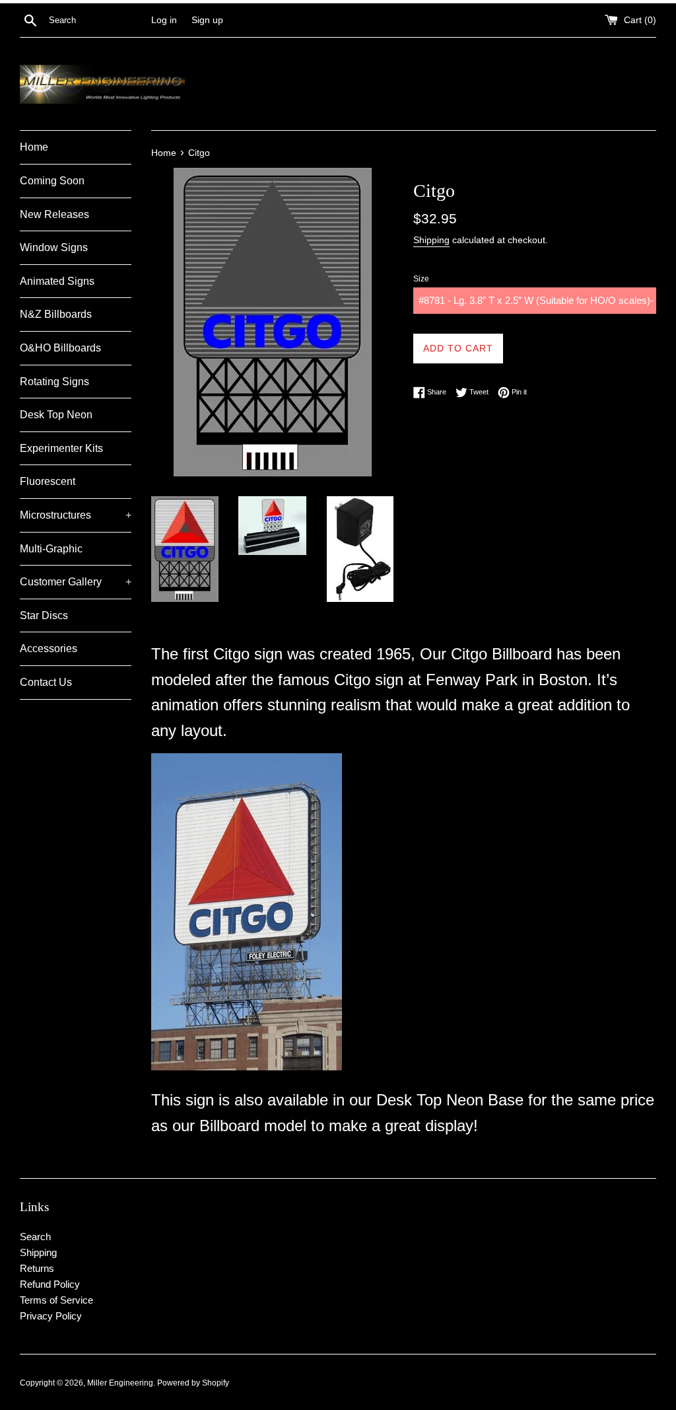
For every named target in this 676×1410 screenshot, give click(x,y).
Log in (164, 20)
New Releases (54, 214)
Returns (37, 1268)
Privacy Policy (51, 1315)
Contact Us (46, 682)
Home (34, 147)
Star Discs (44, 615)
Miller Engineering (120, 1383)
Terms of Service (56, 1300)
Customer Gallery (75, 581)
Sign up (207, 20)
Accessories (48, 648)
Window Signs (54, 247)
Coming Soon (52, 180)
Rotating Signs (54, 381)
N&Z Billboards (56, 314)
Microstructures (75, 515)
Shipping (431, 240)
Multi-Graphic (51, 548)
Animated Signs (57, 281)
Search (35, 1236)
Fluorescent (47, 481)
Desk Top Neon (56, 414)
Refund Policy (50, 1284)
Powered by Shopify (193, 1383)
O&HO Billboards (60, 347)
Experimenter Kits (61, 448)
